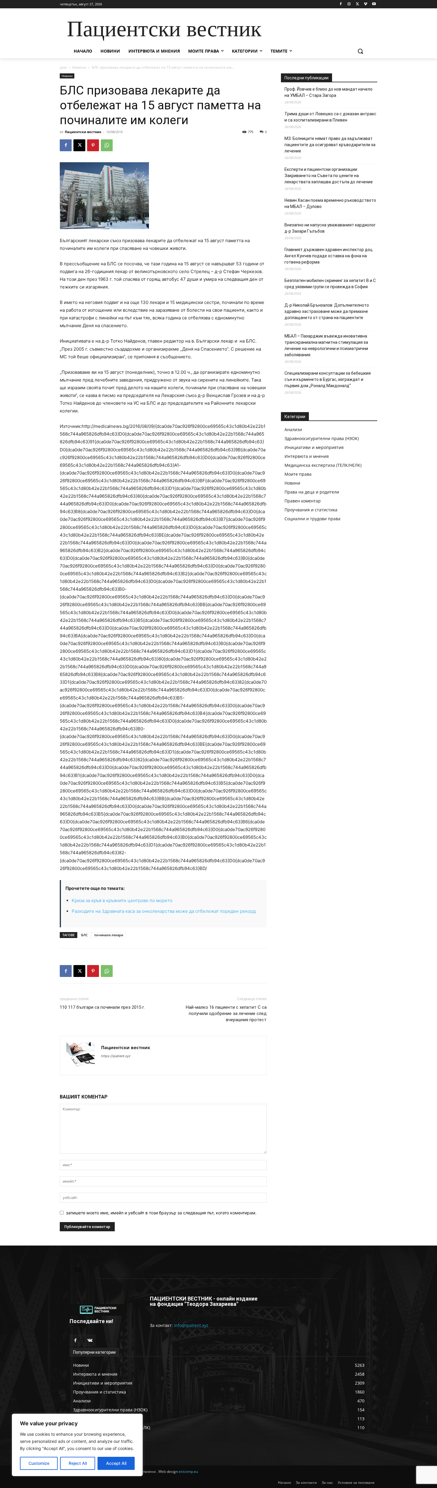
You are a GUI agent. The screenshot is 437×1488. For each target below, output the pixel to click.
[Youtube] (373, 4)
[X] (357, 4)
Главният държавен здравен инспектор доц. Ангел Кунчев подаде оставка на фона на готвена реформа (328, 255)
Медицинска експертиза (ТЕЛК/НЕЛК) (322, 465)
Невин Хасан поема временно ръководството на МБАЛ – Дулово (330, 203)
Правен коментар (302, 501)
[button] (360, 51)
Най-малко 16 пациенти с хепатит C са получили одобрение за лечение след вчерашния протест (226, 1013)
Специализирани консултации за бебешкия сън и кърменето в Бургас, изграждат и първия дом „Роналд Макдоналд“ (327, 379)
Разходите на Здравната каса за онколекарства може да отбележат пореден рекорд (164, 911)
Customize (39, 1463)
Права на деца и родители (311, 492)
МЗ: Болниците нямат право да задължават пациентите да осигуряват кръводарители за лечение (329, 144)
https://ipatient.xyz (116, 1056)
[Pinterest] (93, 145)
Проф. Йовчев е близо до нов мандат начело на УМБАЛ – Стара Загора (328, 92)
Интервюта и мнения (306, 456)
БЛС (84, 935)
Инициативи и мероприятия (314, 447)
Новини (79, 67)
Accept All (116, 1463)
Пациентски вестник (83, 132)
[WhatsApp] (107, 145)
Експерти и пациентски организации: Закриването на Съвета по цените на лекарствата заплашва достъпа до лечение (328, 175)
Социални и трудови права (312, 518)
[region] (77, 1445)
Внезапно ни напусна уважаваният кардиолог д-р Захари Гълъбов (330, 228)
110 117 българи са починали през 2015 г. (102, 1007)
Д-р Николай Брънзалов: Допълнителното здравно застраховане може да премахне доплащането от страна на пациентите (326, 311)
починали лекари (108, 935)
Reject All (78, 1463)
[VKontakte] (90, 1340)
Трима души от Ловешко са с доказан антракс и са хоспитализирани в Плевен (330, 116)
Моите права (298, 474)
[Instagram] (349, 4)
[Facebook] (340, 4)
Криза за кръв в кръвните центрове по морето (122, 900)
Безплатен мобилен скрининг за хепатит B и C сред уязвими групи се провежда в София (330, 283)
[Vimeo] (365, 4)
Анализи (293, 429)
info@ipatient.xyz (191, 1325)
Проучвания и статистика (310, 510)
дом (63, 67)
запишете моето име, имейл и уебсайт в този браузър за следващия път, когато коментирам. (161, 1212)
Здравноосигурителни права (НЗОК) (321, 438)
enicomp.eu (188, 1471)
